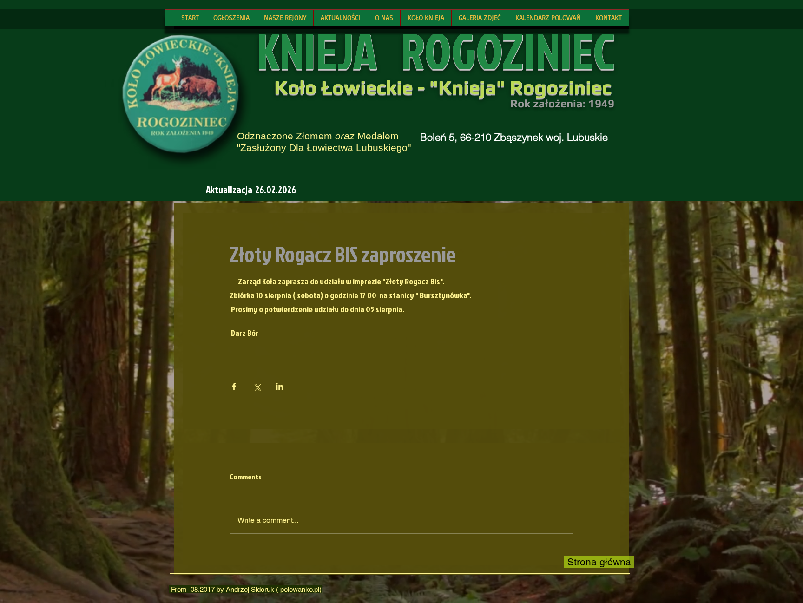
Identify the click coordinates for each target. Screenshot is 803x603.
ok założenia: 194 (563, 103)
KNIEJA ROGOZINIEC (436, 50)
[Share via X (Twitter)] (256, 386)
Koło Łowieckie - (351, 87)
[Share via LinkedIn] (279, 386)
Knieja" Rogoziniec (524, 87)
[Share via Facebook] (234, 386)
